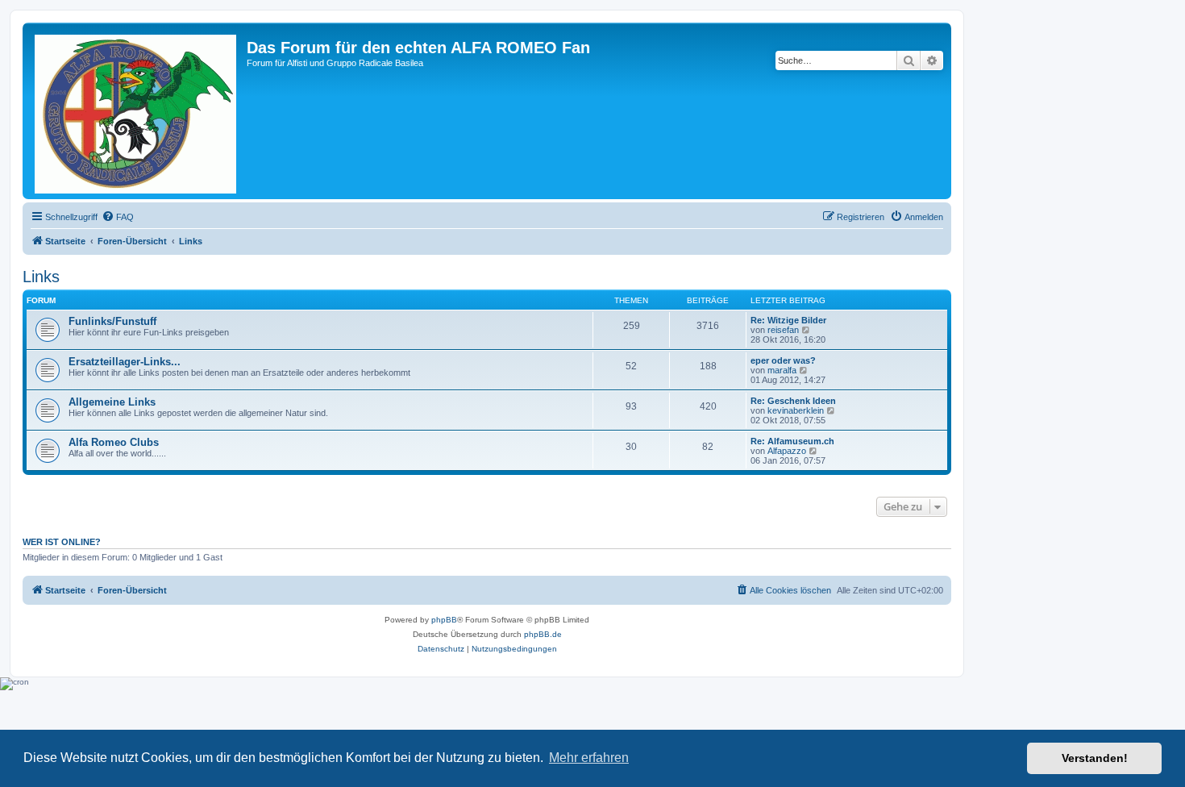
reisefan (783, 330)
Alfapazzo (786, 451)
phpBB (444, 619)
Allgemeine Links (112, 402)
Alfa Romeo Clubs (114, 442)
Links (41, 276)
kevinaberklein (795, 410)
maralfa (781, 370)
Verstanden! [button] (1095, 758)
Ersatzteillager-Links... (125, 362)
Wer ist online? (62, 542)
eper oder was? (783, 360)
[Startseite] (137, 111)
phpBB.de (543, 634)
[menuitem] (118, 217)
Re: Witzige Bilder (788, 320)
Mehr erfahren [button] (589, 757)
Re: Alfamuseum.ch (792, 441)
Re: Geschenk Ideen (793, 401)
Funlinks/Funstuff (112, 321)
